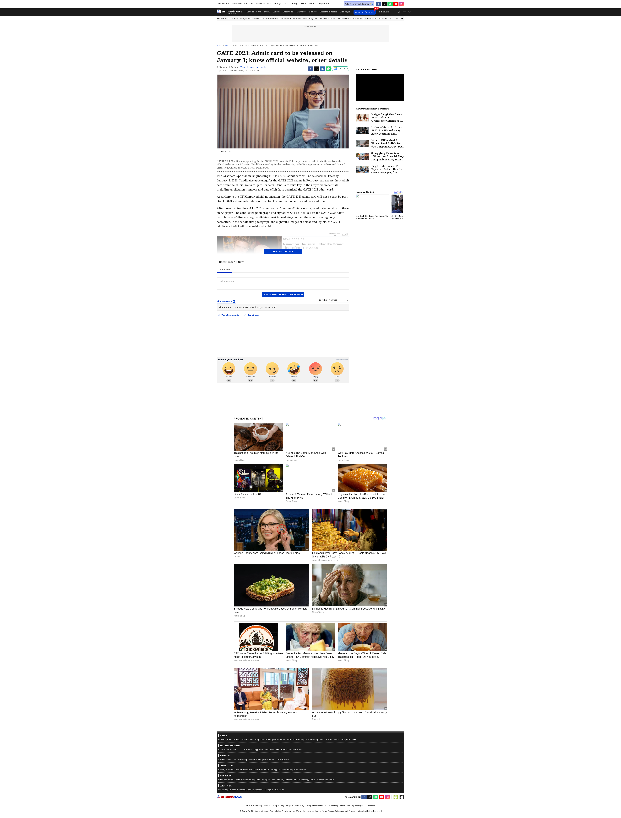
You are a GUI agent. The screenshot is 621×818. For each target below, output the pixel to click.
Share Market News (244, 780)
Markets (301, 11)
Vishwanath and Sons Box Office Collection (341, 18)
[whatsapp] (390, 4)
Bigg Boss (258, 749)
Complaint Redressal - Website (321, 806)
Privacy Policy (284, 806)
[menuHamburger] (404, 12)
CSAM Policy (298, 806)
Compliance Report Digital (351, 806)
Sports (313, 11)
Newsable (236, 3)
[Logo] (230, 12)
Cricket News (239, 759)
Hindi (303, 3)
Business (288, 11)
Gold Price (261, 780)
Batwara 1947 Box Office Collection (382, 18)
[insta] (401, 4)
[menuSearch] (410, 12)
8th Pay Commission (286, 780)
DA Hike (271, 780)
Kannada (248, 3)
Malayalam (223, 3)
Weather (222, 790)
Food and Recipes (243, 770)
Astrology (272, 770)
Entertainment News (228, 749)
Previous (397, 18)
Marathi (312, 3)
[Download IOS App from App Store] (401, 797)
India (267, 11)
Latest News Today (250, 739)
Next (401, 18)
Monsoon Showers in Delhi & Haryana (299, 18)
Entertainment (328, 11)
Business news (225, 780)
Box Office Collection (291, 749)
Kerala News (311, 739)
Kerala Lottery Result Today (245, 18)
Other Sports (282, 759)
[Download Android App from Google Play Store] (395, 797)
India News (266, 739)
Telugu (277, 3)
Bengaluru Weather (274, 790)
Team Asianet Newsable (253, 67)
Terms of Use (269, 806)
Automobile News (325, 780)
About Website (253, 806)
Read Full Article (283, 251)
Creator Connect (364, 12)
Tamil (286, 3)
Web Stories (300, 770)
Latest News (253, 11)
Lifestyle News (225, 770)
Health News (260, 770)
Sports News (224, 759)
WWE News (268, 759)
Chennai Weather (255, 790)
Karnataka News (295, 739)
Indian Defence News (328, 739)
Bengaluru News (348, 739)
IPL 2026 (384, 11)
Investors (370, 806)
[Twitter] (384, 4)
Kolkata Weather (269, 18)
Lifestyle (345, 11)
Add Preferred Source (357, 4)
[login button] (400, 12)
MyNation (324, 3)
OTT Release (246, 749)
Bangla (295, 3)
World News (279, 739)
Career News (285, 770)
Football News (254, 759)
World (276, 11)
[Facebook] (378, 4)
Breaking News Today (228, 739)
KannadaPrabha (263, 3)
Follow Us (343, 69)
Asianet (229, 797)
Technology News (306, 780)
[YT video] (395, 4)
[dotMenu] (395, 12)
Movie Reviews (272, 749)
